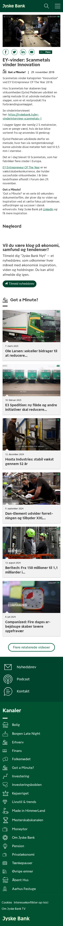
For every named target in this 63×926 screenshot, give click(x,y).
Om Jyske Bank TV (14, 909)
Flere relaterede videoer (31, 647)
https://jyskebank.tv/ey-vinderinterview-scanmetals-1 (22, 116)
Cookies (7, 902)
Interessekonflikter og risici (31, 902)
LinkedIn (48, 209)
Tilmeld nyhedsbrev (21, 284)
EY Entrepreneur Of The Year (21, 167)
